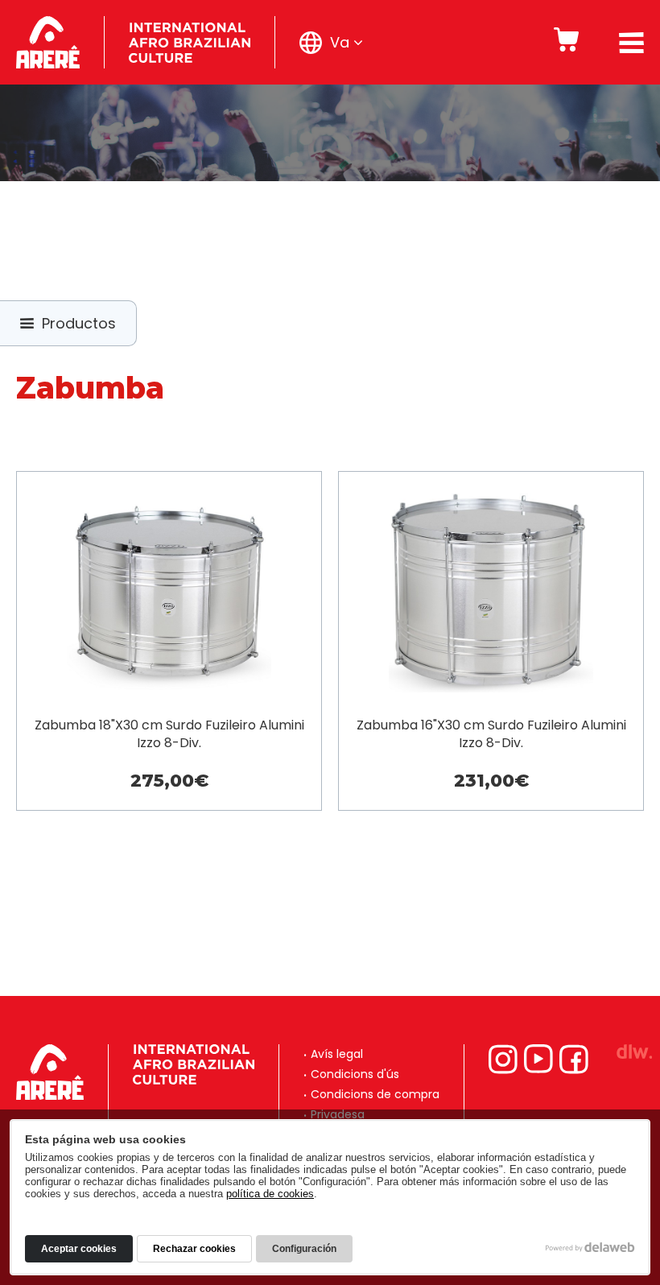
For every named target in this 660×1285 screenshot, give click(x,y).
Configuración (304, 1248)
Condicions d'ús (355, 1074)
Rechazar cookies (194, 1248)
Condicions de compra (375, 1094)
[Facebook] (573, 1059)
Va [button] (339, 42)
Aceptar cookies (79, 1248)
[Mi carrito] (566, 42)
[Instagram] (503, 1059)
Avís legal (337, 1054)
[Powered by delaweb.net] (634, 1051)
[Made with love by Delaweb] (590, 1247)
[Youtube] (538, 1058)
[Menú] (631, 42)
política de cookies (270, 1194)
